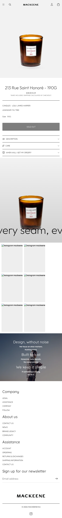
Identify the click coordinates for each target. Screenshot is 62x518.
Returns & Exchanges (12, 456)
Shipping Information (12, 460)
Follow (6, 410)
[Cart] (58, 4)
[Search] (10, 4)
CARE (7, 146)
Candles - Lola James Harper (16, 106)
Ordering (7, 452)
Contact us (8, 423)
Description (12, 139)
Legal (5, 398)
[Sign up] (56, 479)
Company (6, 406)
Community (7, 435)
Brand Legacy (9, 431)
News (5, 427)
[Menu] (3, 4)
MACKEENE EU (34, 507)
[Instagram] (31, 514)
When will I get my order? (18, 152)
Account (6, 448)
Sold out (31, 127)
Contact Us (8, 464)
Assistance (7, 402)
